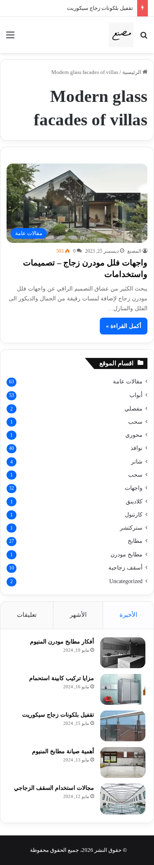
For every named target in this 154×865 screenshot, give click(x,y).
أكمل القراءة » (123, 326)
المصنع (134, 251)
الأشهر (78, 614)
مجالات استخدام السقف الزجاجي (54, 788)
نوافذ (137, 448)
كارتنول (134, 514)
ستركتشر (131, 527)
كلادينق (134, 501)
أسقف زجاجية (125, 568)
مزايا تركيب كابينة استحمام (61, 678)
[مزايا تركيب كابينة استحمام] (122, 689)
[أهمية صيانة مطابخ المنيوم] (122, 762)
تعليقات (27, 614)
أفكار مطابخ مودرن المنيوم (62, 642)
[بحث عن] (144, 38)
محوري (134, 434)
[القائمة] (10, 38)
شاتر (137, 461)
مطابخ (135, 541)
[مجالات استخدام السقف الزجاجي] (122, 799)
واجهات (134, 488)
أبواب (136, 395)
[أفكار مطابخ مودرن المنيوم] (122, 652)
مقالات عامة (128, 381)
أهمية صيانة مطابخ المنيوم (63, 751)
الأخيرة (128, 614)
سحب (135, 421)
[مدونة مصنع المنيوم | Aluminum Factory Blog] (121, 35)
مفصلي (133, 408)
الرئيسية (132, 72)
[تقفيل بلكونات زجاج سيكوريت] (122, 725)
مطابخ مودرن (126, 554)
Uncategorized (126, 581)
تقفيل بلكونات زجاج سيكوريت (100, 8)
